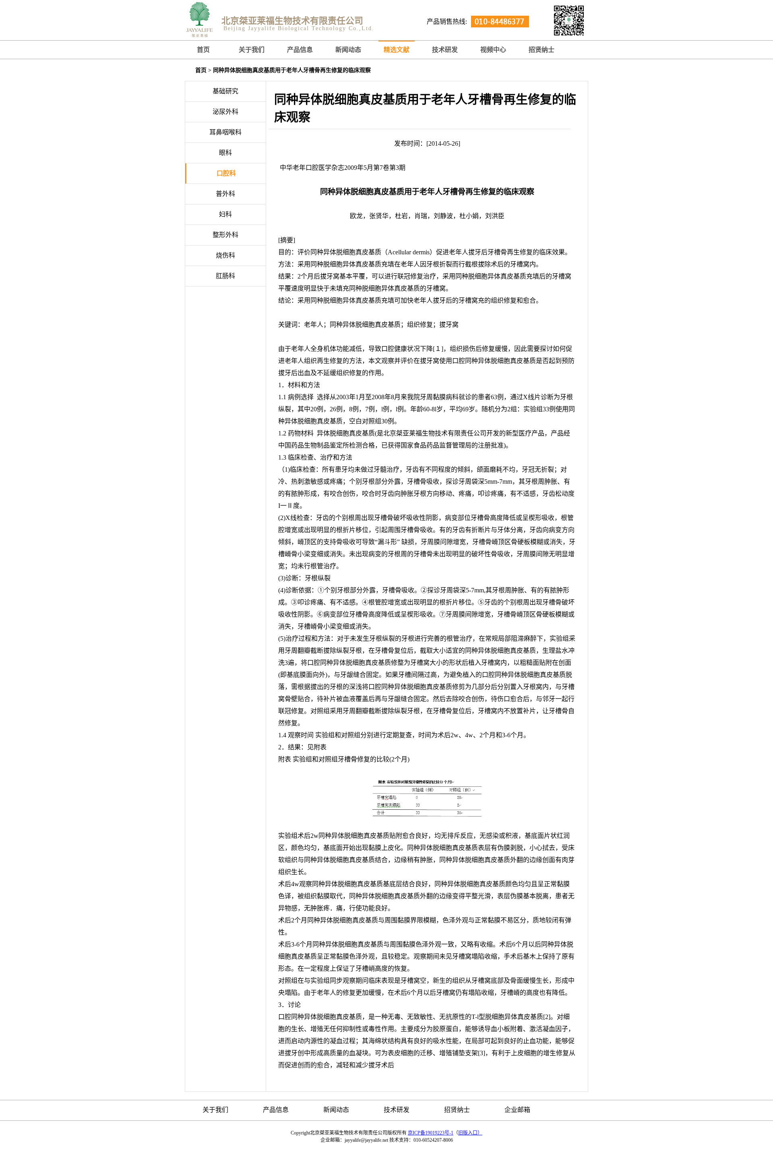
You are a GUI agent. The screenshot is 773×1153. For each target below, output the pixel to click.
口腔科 (226, 173)
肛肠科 (225, 275)
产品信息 (300, 49)
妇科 (225, 214)
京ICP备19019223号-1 (430, 1133)
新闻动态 (348, 49)
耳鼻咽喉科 (225, 132)
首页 (203, 49)
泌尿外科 (225, 111)
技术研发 (445, 49)
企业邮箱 (517, 1109)
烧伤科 (225, 255)
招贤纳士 (457, 1109)
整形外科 (225, 234)
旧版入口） (470, 1133)
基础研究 (225, 91)
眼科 (225, 152)
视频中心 (493, 49)
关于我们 (252, 49)
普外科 (225, 193)
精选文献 (396, 49)
